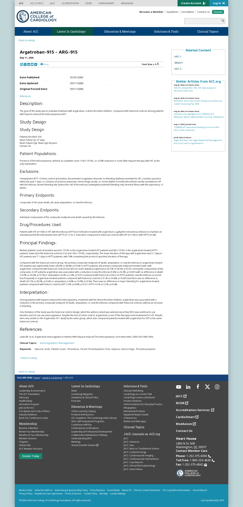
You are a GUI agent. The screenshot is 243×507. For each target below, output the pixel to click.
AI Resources (130, 417)
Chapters (23, 441)
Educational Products (134, 411)
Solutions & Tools (135, 386)
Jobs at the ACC (27, 407)
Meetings (75, 441)
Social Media (113, 490)
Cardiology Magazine (82, 394)
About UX (126, 490)
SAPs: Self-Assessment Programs (87, 421)
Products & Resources (82, 414)
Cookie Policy (90, 493)
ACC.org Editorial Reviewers (177, 490)
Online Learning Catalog (83, 411)
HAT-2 (178, 68)
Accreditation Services (193, 410)
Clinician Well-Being (133, 390)
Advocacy (24, 397)
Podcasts (76, 400)
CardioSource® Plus (81, 424)
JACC (126, 438)
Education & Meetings (86, 406)
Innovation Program (29, 404)
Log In (217, 3)
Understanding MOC (81, 438)
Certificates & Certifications (85, 428)
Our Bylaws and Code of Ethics (34, 411)
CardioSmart (185, 417)
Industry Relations (28, 414)
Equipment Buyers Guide (136, 414)
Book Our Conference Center (33, 417)
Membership (28, 423)
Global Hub (25, 445)
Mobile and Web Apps (135, 421)
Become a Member (28, 428)
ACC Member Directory (30, 448)
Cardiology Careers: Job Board (139, 397)
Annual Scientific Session (83, 445)
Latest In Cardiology (85, 386)
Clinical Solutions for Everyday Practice (143, 404)
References (25, 96)
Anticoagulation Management (57, 343)
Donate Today (30, 456)
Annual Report (200, 490)
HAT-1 (178, 56)
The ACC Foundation (29, 394)
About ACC (26, 386)
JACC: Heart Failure (133, 469)
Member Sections (27, 438)
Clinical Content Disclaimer (147, 490)
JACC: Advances (131, 441)
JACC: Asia (129, 445)
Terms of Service (73, 493)
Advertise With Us (43, 490)
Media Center (26, 490)
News (74, 390)
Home (37, 377)
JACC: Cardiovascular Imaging (138, 455)
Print (46, 64)
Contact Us (184, 431)
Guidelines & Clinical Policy (84, 397)
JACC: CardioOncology (135, 452)
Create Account (191, 3)
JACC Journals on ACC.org (142, 434)
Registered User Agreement (49, 493)
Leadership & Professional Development (91, 431)
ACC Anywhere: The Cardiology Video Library (94, 417)
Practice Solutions (132, 400)
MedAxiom (184, 424)
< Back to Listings (26, 40)
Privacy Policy (26, 493)
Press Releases (97, 490)
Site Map (103, 493)
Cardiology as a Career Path (138, 394)
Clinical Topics (134, 427)
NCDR (180, 403)
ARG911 (179, 62)
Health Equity (25, 400)
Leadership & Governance (32, 390)
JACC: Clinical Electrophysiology (139, 465)
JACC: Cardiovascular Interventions (141, 458)
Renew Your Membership (31, 431)
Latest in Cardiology (52, 377)
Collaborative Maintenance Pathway (89, 435)
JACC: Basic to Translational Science (141, 448)
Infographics (130, 407)
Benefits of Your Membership (34, 435)
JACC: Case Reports (133, 462)
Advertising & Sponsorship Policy (71, 490)
